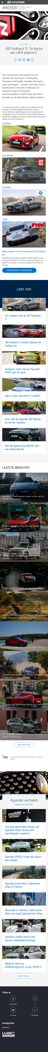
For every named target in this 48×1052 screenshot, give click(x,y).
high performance (28, 757)
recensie (39, 757)
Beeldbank (5, 1027)
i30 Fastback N (16, 757)
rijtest (12, 759)
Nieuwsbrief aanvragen (19, 270)
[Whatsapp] (32, 60)
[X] (20, 60)
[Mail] (28, 60)
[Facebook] (15, 60)
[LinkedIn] (24, 60)
